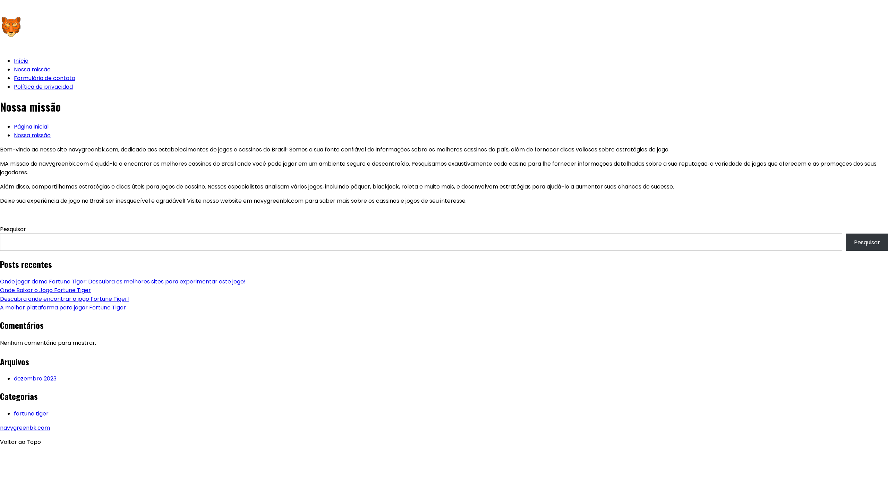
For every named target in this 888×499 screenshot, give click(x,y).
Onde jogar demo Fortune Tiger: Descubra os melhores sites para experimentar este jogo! (123, 282)
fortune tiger (31, 414)
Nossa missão (32, 69)
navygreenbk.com (25, 428)
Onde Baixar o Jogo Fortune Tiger (45, 290)
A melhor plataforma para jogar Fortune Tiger (63, 308)
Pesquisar (13, 229)
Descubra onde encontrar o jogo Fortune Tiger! (64, 299)
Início (21, 61)
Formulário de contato (44, 78)
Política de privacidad (43, 87)
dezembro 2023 (35, 379)
